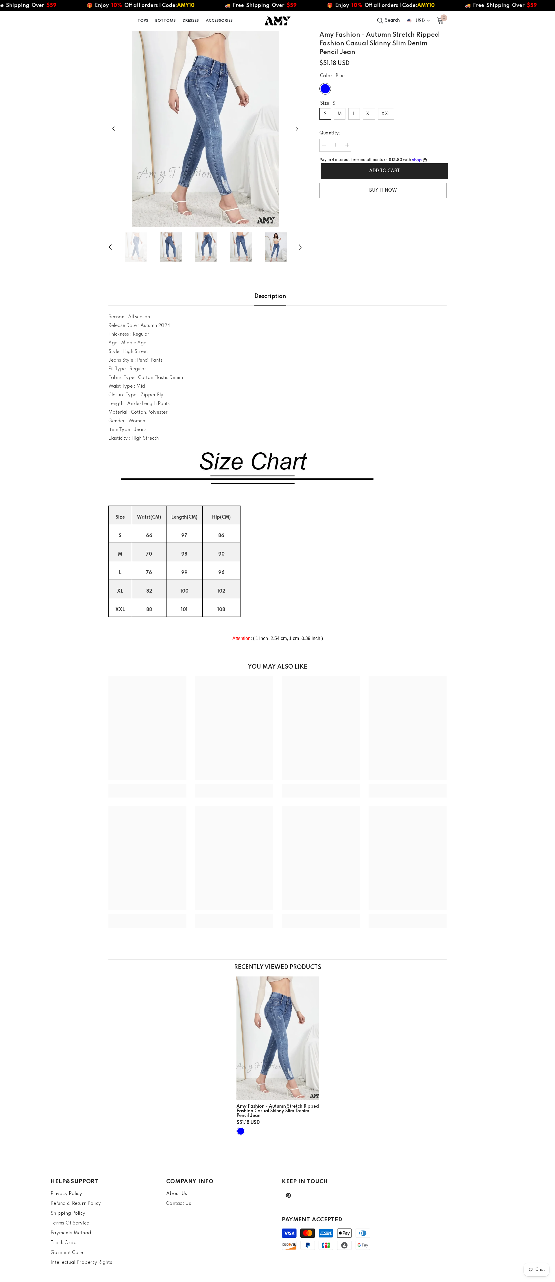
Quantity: (329, 133)
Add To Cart (383, 171)
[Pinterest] (288, 1195)
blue (240, 1131)
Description (270, 296)
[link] (147, 786)
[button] (113, 128)
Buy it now (383, 190)
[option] (205, 129)
